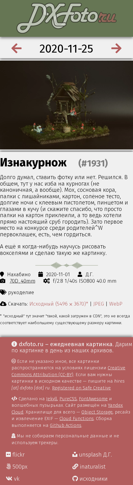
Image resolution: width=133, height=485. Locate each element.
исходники (93, 478)
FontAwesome (93, 398)
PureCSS (68, 398)
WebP (115, 304)
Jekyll (51, 398)
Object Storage (97, 412)
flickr (18, 454)
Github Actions (65, 425)
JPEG (98, 304)
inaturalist (91, 466)
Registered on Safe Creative (81, 388)
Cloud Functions (76, 418)
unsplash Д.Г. (94, 454)
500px (19, 466)
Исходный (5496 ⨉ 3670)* (58, 304)
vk (15, 478)
